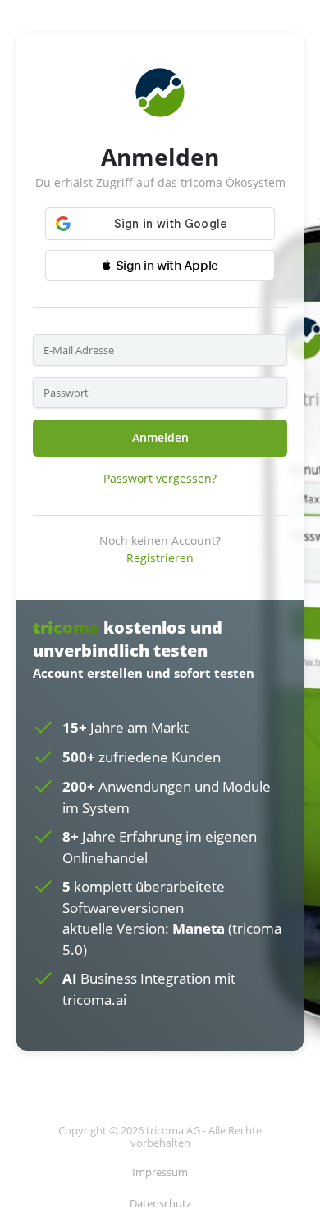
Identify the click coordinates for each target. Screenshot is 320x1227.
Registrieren (160, 558)
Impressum (160, 1172)
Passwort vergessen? (160, 478)
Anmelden (160, 437)
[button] (160, 265)
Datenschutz (160, 1203)
